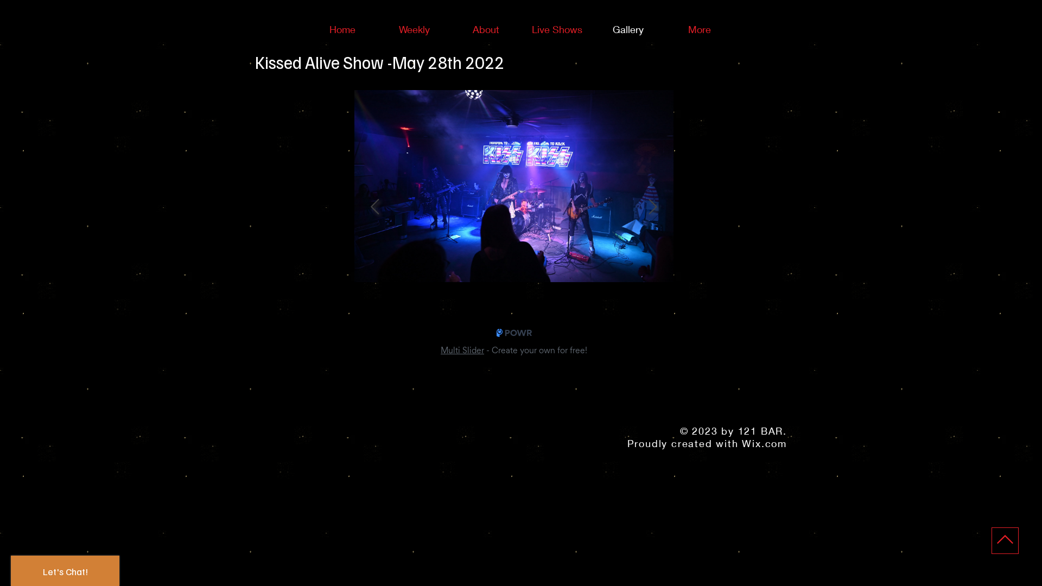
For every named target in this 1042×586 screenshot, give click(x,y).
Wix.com (764, 443)
